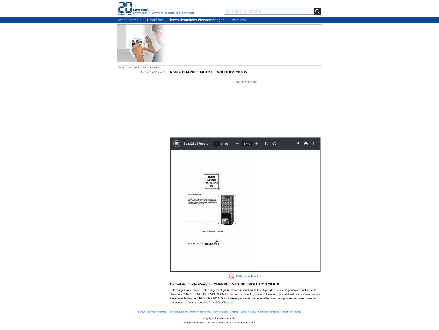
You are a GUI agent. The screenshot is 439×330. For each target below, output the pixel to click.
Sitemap (234, 311)
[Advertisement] (245, 108)
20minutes (237, 20)
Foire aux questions (178, 311)
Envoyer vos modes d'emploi (152, 311)
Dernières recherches (200, 311)
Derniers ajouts (220, 311)
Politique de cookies (291, 311)
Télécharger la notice (249, 276)
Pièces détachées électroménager (196, 20)
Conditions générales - (269, 311)
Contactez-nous (248, 311)
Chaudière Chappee (221, 302)
